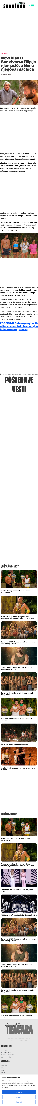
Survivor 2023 (12, 374)
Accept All (19, 1092)
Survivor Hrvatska (22, 374)
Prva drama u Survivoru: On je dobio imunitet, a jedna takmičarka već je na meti (17, 617)
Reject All (19, 1102)
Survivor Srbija (33, 374)
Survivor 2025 (6, 1052)
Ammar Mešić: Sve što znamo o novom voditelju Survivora (16, 668)
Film (2, 1068)
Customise (19, 1097)
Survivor (4, 1050)
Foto (2, 1070)
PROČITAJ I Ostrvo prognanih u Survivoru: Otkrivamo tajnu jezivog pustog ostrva (19, 326)
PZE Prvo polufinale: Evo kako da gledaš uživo (19, 915)
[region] (19, 1090)
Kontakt (4, 1066)
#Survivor (5, 374)
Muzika (3, 1072)
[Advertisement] (19, 31)
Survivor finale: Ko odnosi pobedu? (15, 744)
